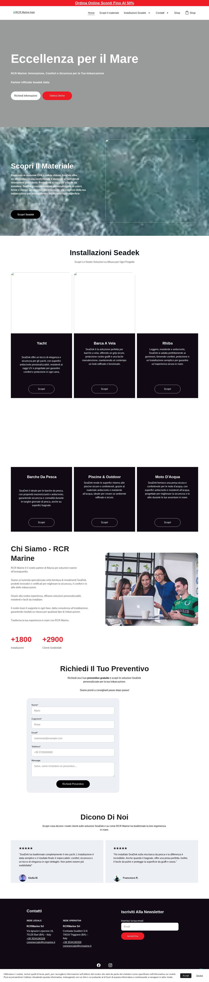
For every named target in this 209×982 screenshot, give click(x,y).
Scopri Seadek (25, 214)
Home (91, 13)
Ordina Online (57, 95)
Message (36, 760)
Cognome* (37, 719)
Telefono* (36, 746)
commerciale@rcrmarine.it (41, 942)
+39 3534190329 (36, 938)
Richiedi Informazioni (25, 95)
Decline (199, 976)
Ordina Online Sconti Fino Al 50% (104, 3)
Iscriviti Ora (132, 936)
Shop (177, 13)
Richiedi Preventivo (73, 784)
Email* (35, 732)
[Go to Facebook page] (99, 965)
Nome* (35, 705)
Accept (186, 976)
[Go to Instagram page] (110, 965)
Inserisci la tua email (132, 920)
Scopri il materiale (109, 13)
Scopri (41, 389)
